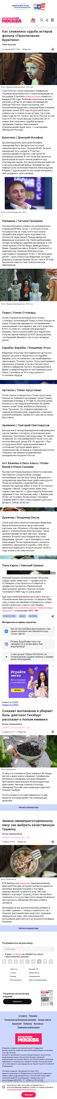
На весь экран (45, 384)
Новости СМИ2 (10, 704)
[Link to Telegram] (33, 961)
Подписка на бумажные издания (20, 1019)
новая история (33, 96)
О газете (23, 1016)
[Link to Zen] (22, 961)
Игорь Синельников (12, 724)
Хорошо (29, 1095)
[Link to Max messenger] (4, 961)
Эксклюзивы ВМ (18, 728)
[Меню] (52, 20)
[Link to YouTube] (27, 961)
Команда (27, 1023)
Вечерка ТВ (33, 969)
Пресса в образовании (38, 980)
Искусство (9, 616)
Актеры (33, 616)
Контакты (38, 1023)
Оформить (17, 1001)
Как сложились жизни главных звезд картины (27, 609)
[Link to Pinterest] (51, 961)
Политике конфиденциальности (21, 1089)
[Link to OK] (16, 961)
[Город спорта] (33, 20)
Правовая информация (28, 1027)
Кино (22, 616)
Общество (26, 49)
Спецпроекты (34, 976)
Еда (28, 728)
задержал (25, 883)
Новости (13, 969)
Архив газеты (34, 973)
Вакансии (17, 1023)
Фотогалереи (15, 980)
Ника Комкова (9, 44)
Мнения (13, 976)
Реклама (33, 1016)
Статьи (13, 973)
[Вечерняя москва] (28, 1038)
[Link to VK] (10, 961)
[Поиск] (41, 20)
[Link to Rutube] (45, 961)
